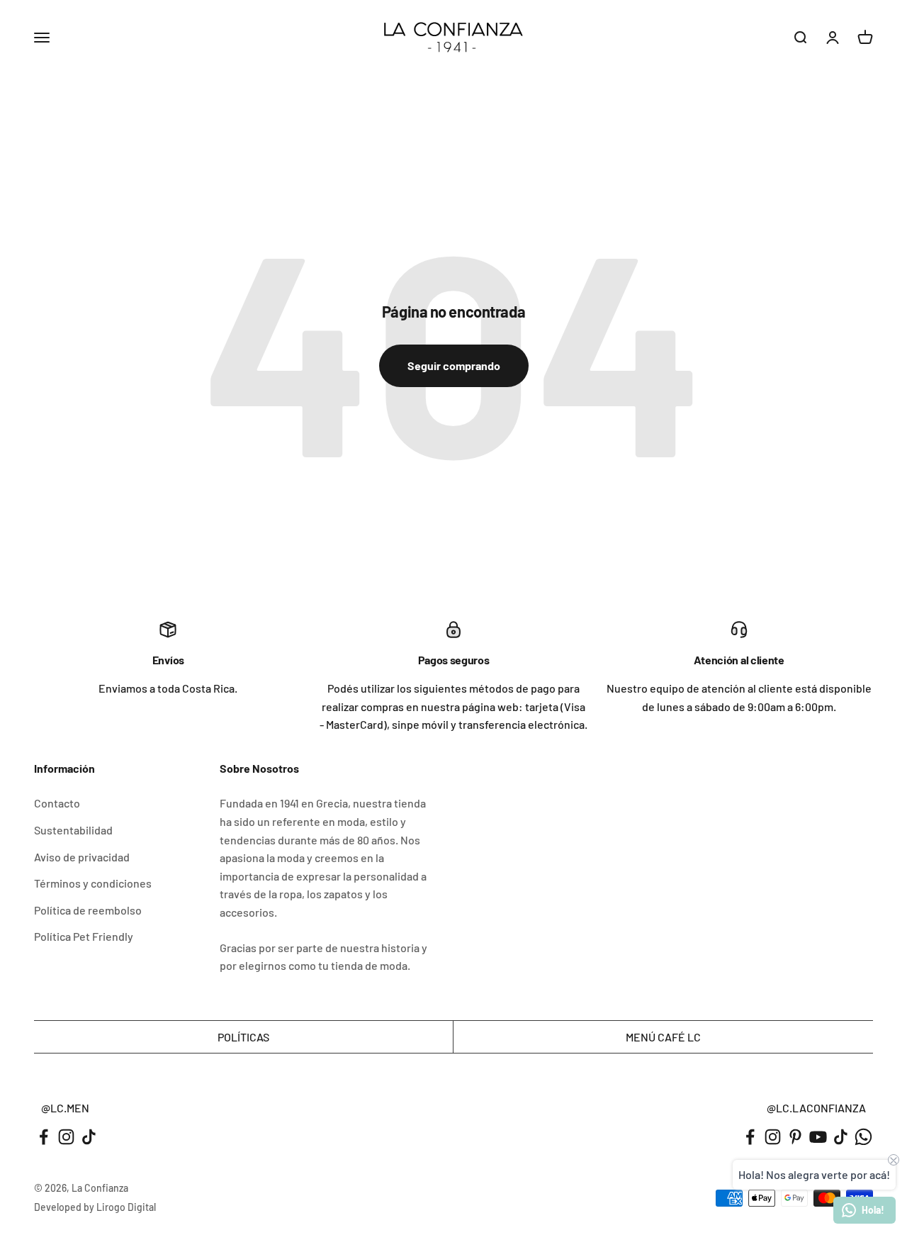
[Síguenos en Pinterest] (795, 1136)
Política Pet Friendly (83, 936)
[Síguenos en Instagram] (66, 1136)
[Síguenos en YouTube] (818, 1136)
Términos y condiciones (93, 883)
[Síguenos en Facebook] (43, 1136)
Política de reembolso (88, 910)
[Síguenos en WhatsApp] (863, 1136)
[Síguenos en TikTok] (88, 1136)
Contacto (57, 803)
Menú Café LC (663, 1037)
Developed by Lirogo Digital (95, 1207)
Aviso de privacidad (82, 857)
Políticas (243, 1037)
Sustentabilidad (73, 830)
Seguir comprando (453, 365)
